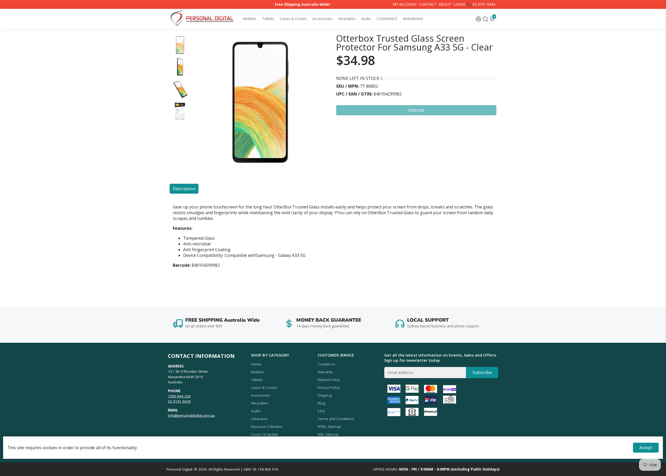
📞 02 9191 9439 (481, 4)
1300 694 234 (179, 396)
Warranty (325, 372)
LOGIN (459, 4)
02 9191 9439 (179, 401)
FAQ (321, 411)
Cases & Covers (293, 18)
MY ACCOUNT (405, 4)
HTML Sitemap (329, 426)
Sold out (416, 110)
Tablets (268, 18)
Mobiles (249, 18)
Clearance (259, 418)
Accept (645, 447)
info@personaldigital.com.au (191, 415)
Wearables (347, 18)
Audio (366, 18)
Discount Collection (267, 426)
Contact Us (326, 364)
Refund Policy (329, 379)
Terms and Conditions (336, 418)
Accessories (322, 18)
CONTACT (428, 4)
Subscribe (482, 372)
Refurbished (413, 18)
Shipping (325, 395)
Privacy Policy (329, 387)
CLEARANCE (386, 18)
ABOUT (445, 4)
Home (256, 364)
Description (184, 189)
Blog (321, 403)
